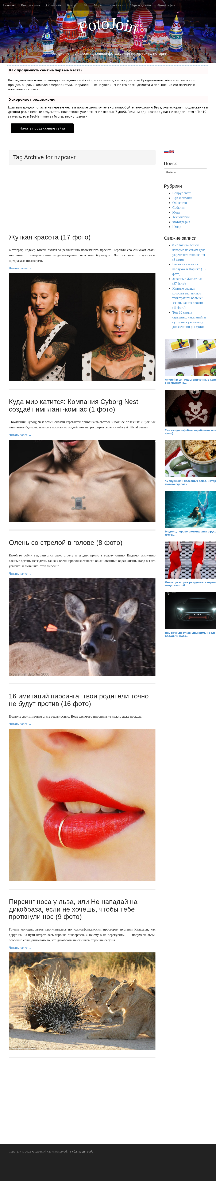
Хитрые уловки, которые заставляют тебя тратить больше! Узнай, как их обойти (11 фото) (187, 298)
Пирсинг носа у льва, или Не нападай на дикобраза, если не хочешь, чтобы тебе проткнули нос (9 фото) (73, 909)
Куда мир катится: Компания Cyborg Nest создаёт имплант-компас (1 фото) (73, 405)
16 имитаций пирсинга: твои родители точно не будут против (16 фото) (79, 699)
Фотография (166, 5)
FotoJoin (36, 1151)
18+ (85, 5)
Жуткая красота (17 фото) (50, 237)
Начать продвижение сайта (42, 128)
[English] (171, 151)
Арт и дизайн (141, 5)
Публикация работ (82, 1151)
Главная (9, 5)
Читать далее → (20, 268)
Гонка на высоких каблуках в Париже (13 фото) (188, 269)
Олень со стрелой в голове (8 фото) (66, 542)
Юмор (71, 5)
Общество (53, 5)
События (178, 207)
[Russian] (166, 151)
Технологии (116, 5)
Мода (98, 5)
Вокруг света (30, 5)
